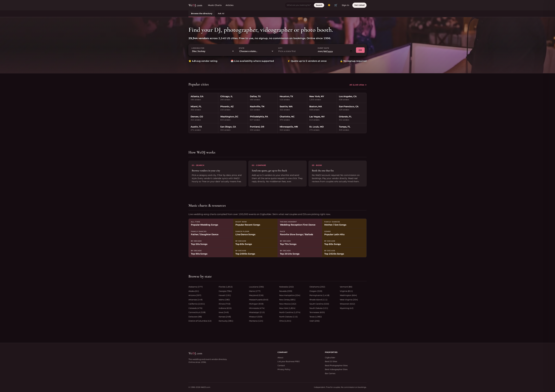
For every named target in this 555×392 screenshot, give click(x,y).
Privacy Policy (284, 369)
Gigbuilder (330, 357)
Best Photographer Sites (336, 365)
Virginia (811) (346, 291)
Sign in (345, 5)
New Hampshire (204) (289, 295)
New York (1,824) (287, 308)
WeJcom (195, 5)
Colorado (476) (195, 308)
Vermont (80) (346, 287)
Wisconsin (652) (347, 304)
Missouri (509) (255, 316)
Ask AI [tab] (221, 13)
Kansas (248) (225, 316)
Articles (229, 5)
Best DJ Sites (331, 361)
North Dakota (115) (288, 316)
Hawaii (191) (225, 295)
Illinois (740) (224, 304)
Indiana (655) (225, 308)
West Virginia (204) (349, 299)
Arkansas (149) (195, 299)
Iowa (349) (224, 312)
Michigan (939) (256, 304)
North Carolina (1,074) (289, 312)
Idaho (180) (224, 299)
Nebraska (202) (286, 287)
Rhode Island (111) (318, 299)
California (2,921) (196, 304)
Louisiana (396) (256, 287)
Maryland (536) (256, 295)
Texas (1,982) (315, 316)
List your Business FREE (289, 361)
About (280, 357)
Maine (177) (254, 291)
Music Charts (215, 5)
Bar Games (330, 373)
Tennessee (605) (317, 312)
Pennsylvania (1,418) (319, 295)
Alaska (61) (193, 291)
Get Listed (359, 5)
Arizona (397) (194, 295)
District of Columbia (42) (199, 321)
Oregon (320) (315, 291)
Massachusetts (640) (258, 299)
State (241, 48)
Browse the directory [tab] (201, 13)
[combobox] (295, 51)
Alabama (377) (195, 287)
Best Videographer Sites (336, 369)
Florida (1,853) (226, 287)
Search (319, 5)
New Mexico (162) (287, 304)
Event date (323, 48)
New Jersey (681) (287, 299)
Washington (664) (348, 295)
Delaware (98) (195, 316)
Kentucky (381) (226, 321)
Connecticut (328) (197, 312)
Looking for (198, 48)
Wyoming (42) (346, 308)
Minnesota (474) (256, 308)
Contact (281, 365)
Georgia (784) (225, 291)
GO (360, 50)
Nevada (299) (285, 291)
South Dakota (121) (318, 308)
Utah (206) (314, 321)
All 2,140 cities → (358, 85)
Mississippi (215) (257, 312)
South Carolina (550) (319, 304)
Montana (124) (256, 321)
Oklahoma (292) (317, 287)
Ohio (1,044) (285, 321)
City (280, 48)
